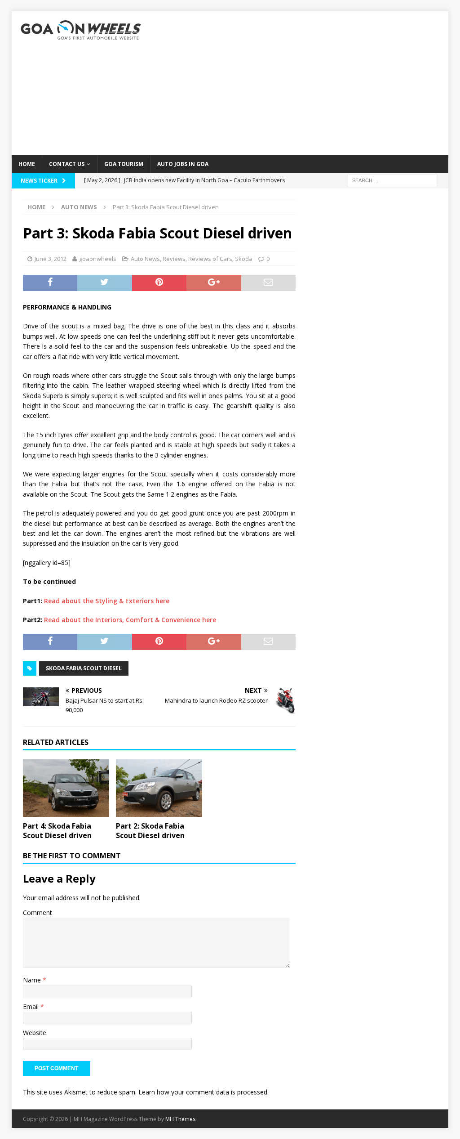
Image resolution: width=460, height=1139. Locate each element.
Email (31, 1006)
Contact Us (66, 164)
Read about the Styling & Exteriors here (106, 600)
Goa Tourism (123, 164)
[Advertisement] (300, 83)
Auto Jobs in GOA (182, 164)
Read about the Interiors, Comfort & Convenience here (130, 619)
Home (26, 164)
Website (34, 1032)
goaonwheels (97, 259)
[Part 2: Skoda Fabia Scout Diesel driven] (159, 787)
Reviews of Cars (210, 259)
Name (33, 980)
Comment (37, 912)
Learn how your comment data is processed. (203, 1092)
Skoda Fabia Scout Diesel (84, 668)
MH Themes (180, 1119)
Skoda (243, 259)
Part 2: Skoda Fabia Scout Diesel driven (150, 830)
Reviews (174, 259)
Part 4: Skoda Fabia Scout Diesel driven (57, 830)
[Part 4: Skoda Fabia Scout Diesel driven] (66, 787)
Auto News (145, 259)
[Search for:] (392, 179)
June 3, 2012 (50, 259)
